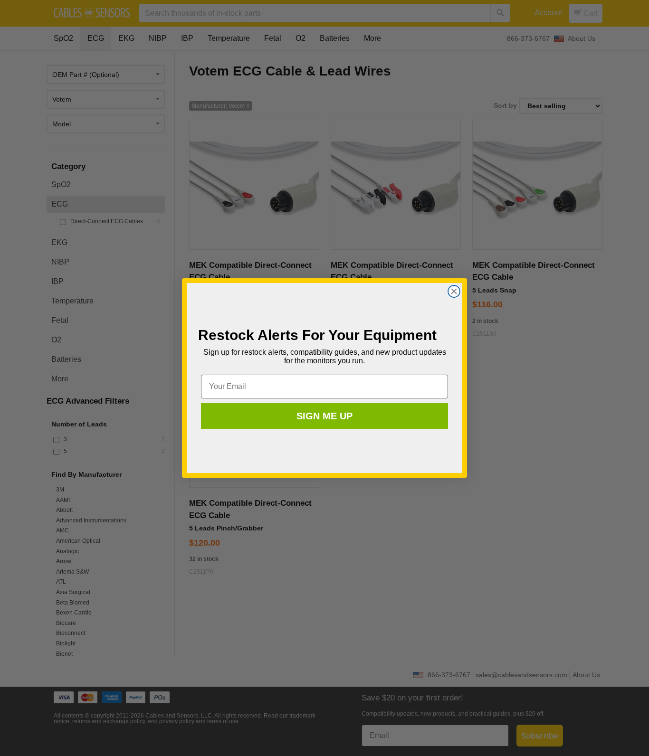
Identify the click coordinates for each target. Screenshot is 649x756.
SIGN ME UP (324, 416)
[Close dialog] (454, 291)
